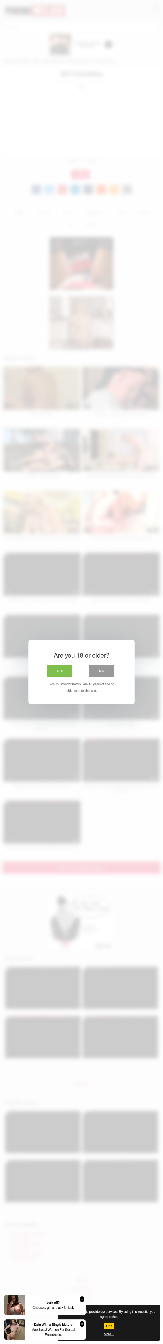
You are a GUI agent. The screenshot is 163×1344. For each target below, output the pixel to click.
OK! (109, 1325)
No (101, 670)
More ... (109, 1334)
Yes (59, 670)
